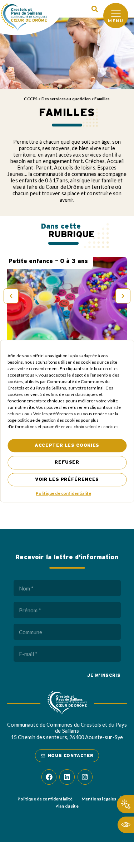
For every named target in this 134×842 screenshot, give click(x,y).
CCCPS (31, 98)
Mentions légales (98, 799)
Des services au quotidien (66, 98)
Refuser (67, 462)
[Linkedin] (66, 776)
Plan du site (67, 806)
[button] (94, 9)
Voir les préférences (67, 479)
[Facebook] (48, 776)
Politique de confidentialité (63, 493)
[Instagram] (85, 776)
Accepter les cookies (67, 445)
